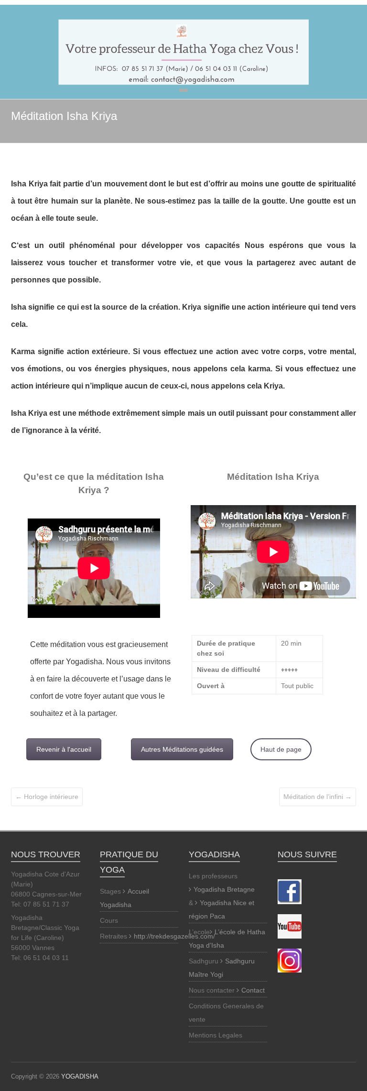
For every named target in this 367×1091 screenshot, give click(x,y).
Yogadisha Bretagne (224, 889)
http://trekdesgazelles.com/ (174, 936)
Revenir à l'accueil (63, 749)
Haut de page (281, 749)
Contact (253, 990)
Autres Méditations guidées (182, 749)
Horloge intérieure (46, 796)
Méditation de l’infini (317, 796)
